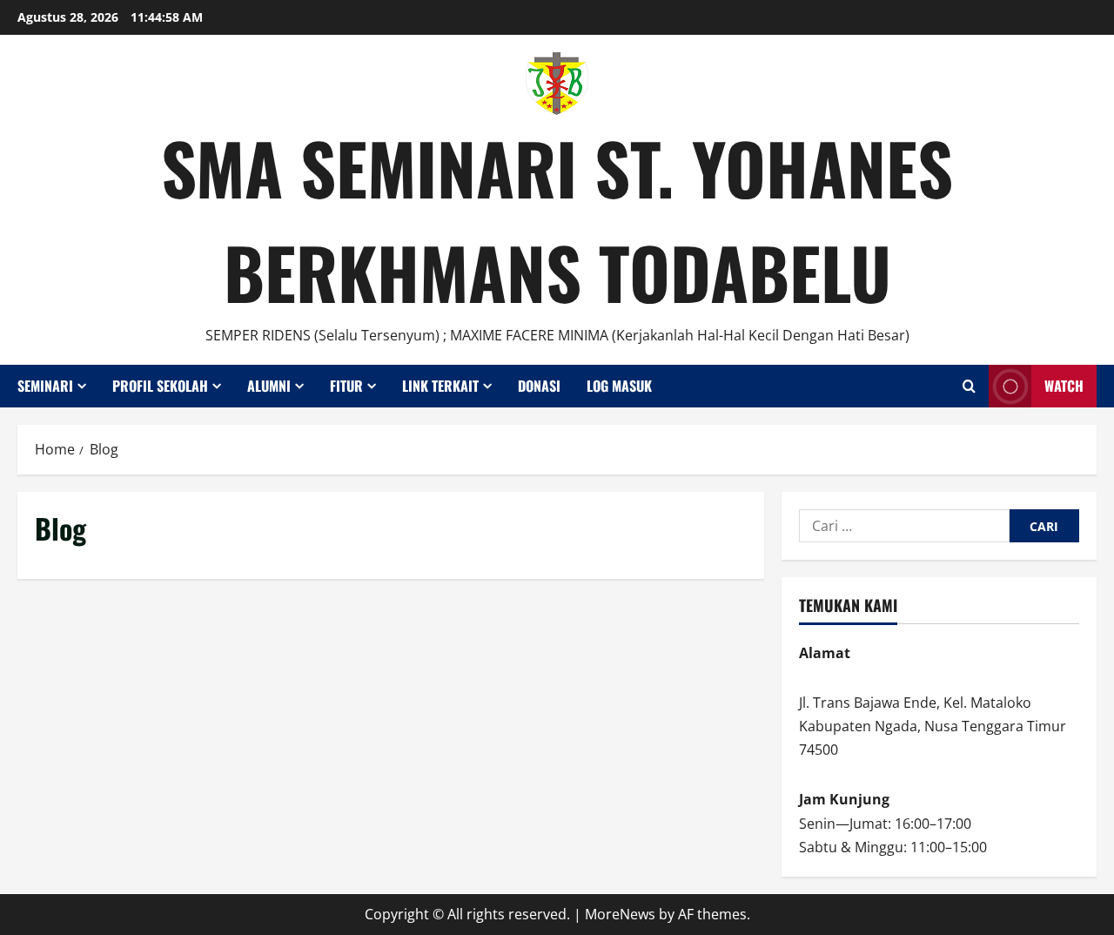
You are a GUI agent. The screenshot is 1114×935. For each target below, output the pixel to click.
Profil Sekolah (160, 385)
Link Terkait (440, 385)
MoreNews (620, 914)
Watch (1064, 385)
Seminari (45, 385)
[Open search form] (969, 386)
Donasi (539, 385)
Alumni (269, 385)
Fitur (346, 385)
